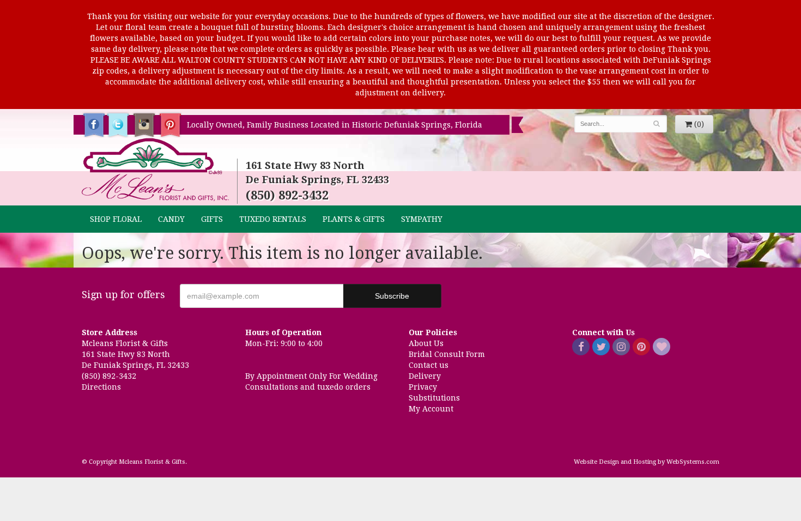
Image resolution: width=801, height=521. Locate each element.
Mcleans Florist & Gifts (155, 170)
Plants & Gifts (354, 219)
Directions (101, 387)
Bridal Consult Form (447, 354)
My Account (431, 408)
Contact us (428, 365)
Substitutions (434, 397)
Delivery (425, 376)
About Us (426, 343)
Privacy (423, 387)
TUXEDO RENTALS (272, 219)
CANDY (171, 219)
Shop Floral (116, 219)
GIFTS (212, 219)
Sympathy (421, 219)
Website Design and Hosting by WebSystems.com (646, 461)
